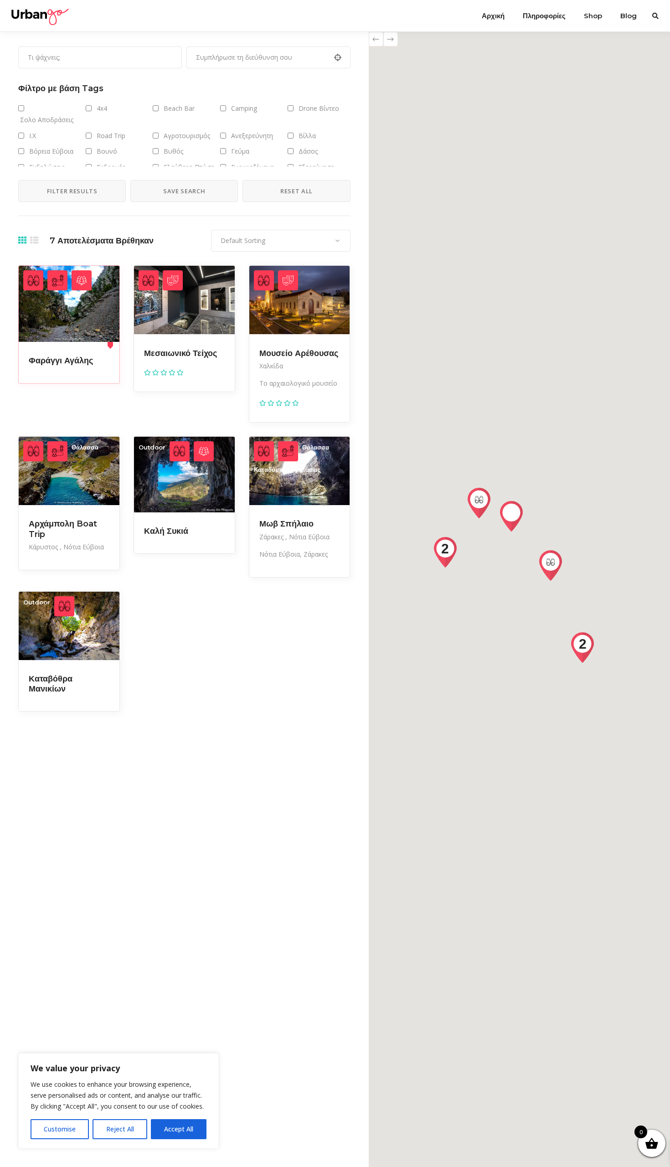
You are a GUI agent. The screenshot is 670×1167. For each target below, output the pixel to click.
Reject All (120, 1129)
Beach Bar (179, 108)
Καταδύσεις (270, 469)
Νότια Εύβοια (83, 546)
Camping (244, 108)
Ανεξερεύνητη (252, 135)
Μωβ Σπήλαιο (286, 524)
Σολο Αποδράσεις (45, 119)
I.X (32, 135)
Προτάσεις (306, 469)
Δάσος (308, 151)
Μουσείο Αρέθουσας (298, 353)
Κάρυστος (44, 546)
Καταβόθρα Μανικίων (50, 684)
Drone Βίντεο (319, 108)
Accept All (178, 1129)
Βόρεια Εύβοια (51, 151)
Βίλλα (307, 135)
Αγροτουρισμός (187, 135)
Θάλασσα (85, 447)
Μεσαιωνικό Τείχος (180, 353)
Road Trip (111, 135)
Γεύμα (240, 151)
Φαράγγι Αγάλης (61, 361)
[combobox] (280, 241)
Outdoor (152, 447)
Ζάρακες (272, 536)
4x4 (102, 108)
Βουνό (107, 151)
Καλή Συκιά (166, 531)
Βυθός (173, 151)
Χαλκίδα (271, 365)
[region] (118, 1101)
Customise (60, 1129)
